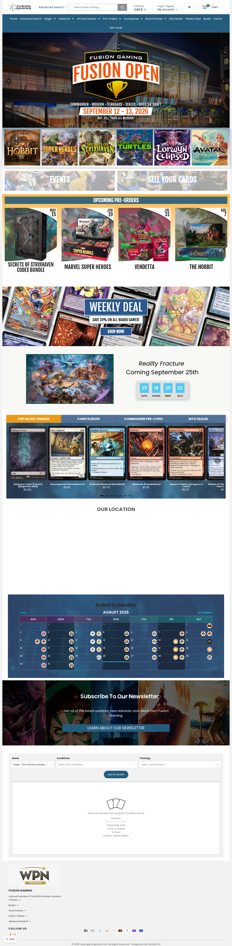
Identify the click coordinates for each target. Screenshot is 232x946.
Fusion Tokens (17, 916)
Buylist (12, 905)
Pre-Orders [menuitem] (110, 19)
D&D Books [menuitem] (176, 19)
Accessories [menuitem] (131, 19)
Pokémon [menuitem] (64, 19)
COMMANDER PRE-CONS (143, 419)
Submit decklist (116, 774)
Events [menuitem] (218, 19)
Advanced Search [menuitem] (31, 19)
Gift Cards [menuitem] (116, 28)
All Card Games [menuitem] (86, 19)
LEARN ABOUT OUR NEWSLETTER (116, 728)
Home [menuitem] (13, 19)
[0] (204, 7)
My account (166, 9)
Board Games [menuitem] (153, 19)
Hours (156, 396)
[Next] (223, 81)
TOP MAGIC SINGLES (34, 419)
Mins (168, 396)
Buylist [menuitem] (207, 19)
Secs (180, 396)
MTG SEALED (198, 419)
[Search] (122, 7)
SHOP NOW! (116, 331)
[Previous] (9, 81)
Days (145, 396)
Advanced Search (19, 921)
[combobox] (13, 764)
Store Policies (16, 910)
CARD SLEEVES (88, 419)
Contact (14, 899)
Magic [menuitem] (48, 19)
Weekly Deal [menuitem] (193, 19)
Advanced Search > (52, 7)
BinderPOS (155, 944)
